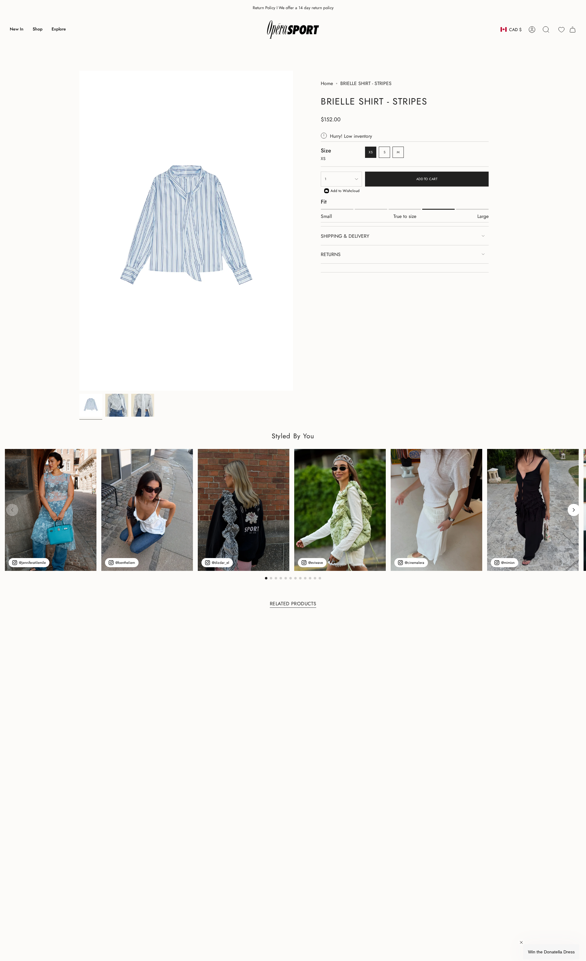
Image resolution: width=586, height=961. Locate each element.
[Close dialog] (404, 428)
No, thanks (332, 554)
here (321, 537)
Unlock (332, 518)
